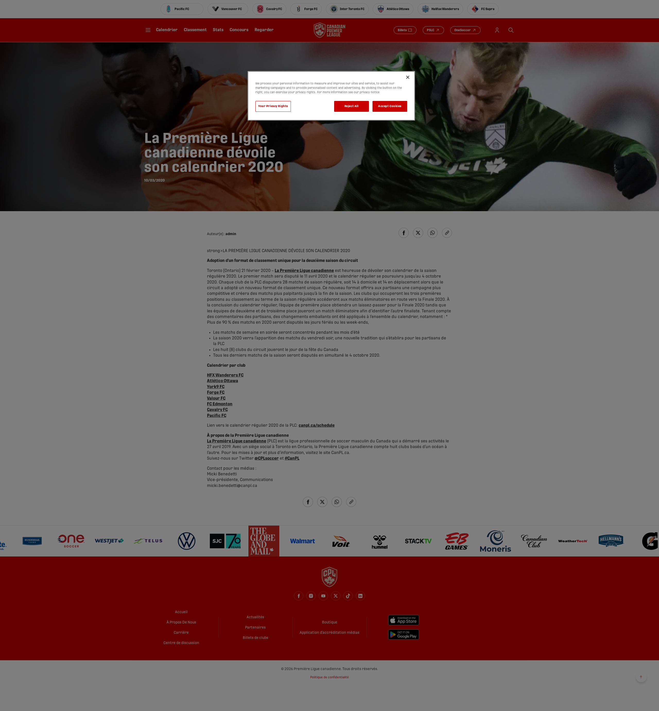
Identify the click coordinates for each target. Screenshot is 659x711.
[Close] (407, 77)
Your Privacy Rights (273, 106)
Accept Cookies (390, 106)
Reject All (351, 106)
